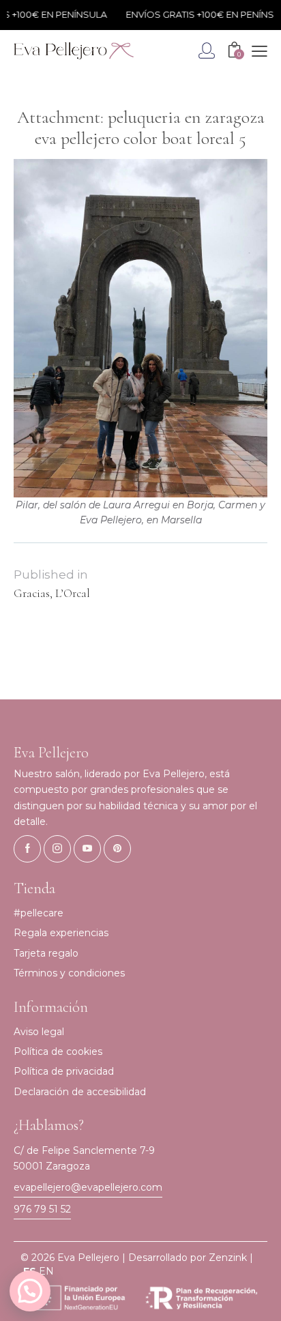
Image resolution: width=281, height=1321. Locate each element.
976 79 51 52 (42, 1209)
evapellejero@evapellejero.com (88, 1187)
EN (46, 1271)
